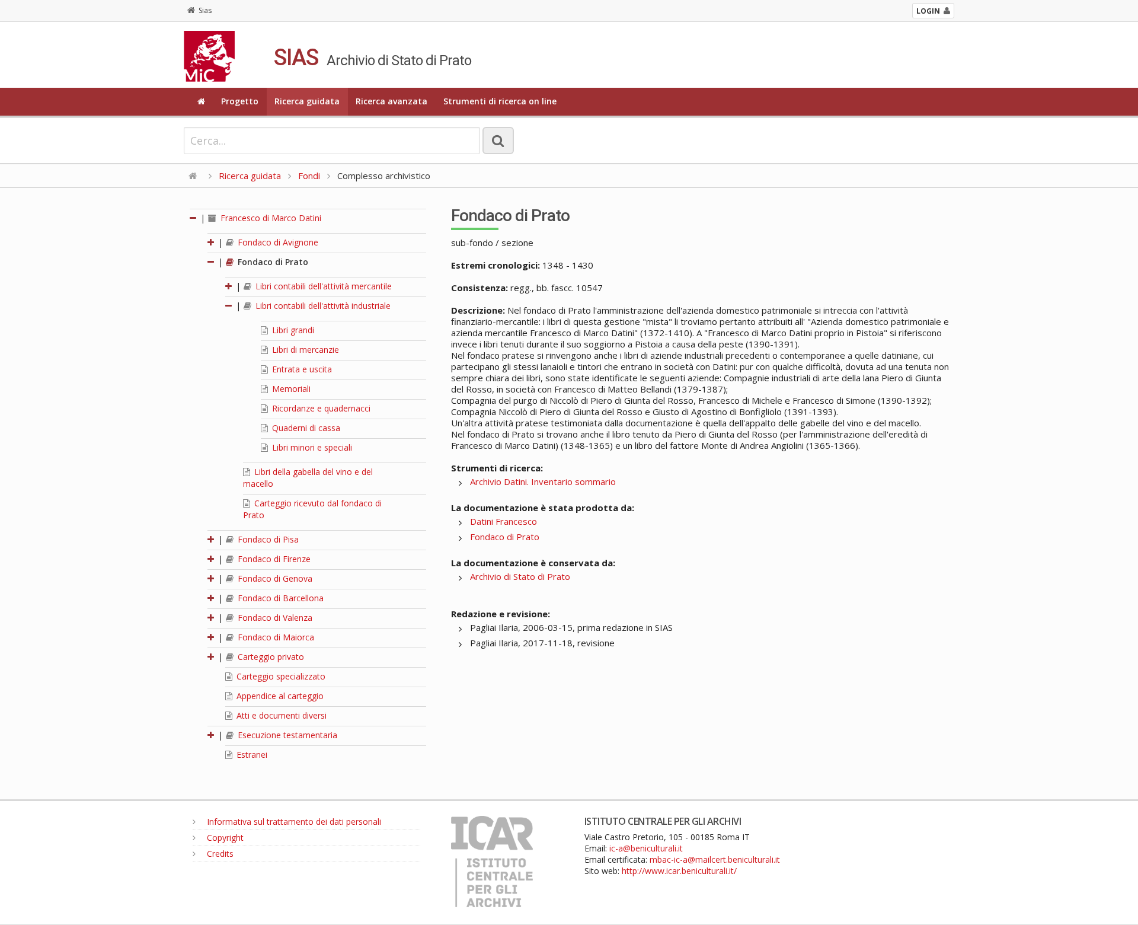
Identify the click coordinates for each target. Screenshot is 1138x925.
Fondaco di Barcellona (279, 598)
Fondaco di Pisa (267, 539)
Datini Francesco (503, 521)
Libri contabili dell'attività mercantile (322, 286)
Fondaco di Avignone (276, 242)
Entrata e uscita (301, 369)
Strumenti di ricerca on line (500, 101)
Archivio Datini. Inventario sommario (543, 481)
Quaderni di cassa (305, 427)
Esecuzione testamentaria (286, 735)
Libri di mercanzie (304, 349)
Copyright (224, 837)
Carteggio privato (269, 656)
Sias (205, 10)
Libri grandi (292, 330)
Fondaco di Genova (273, 578)
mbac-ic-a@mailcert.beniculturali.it (715, 859)
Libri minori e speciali (311, 447)
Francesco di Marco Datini (269, 218)
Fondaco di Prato (271, 261)
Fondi (309, 175)
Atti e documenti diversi (280, 715)
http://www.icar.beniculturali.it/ (679, 870)
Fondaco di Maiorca (274, 637)
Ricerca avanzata (391, 101)
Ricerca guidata (307, 101)
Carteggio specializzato (279, 676)
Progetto (239, 101)
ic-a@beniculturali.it (646, 848)
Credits (219, 853)
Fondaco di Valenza (273, 617)
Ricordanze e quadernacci (320, 408)
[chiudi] (211, 261)
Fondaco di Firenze (273, 558)
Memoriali (290, 388)
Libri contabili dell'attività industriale (322, 305)
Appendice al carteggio (279, 695)
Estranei (250, 754)
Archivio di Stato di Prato (520, 576)
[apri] (211, 242)
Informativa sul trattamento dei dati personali (292, 821)
